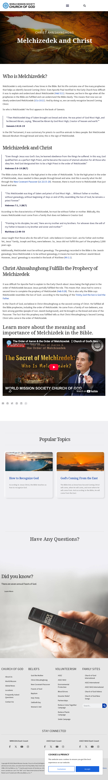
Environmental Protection (63, 685)
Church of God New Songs (92, 697)
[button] (67, 5)
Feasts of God (36, 689)
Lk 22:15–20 (44, 181)
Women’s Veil (36, 707)
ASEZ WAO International (94, 687)
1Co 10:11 (39, 100)
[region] (74, 762)
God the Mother (37, 675)
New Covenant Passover (25, 181)
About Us (8, 677)
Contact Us (9, 702)
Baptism (34, 693)
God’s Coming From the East (79, 478)
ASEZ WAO (62, 680)
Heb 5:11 (59, 93)
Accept (87, 769)
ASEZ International (92, 682)
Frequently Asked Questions (12, 696)
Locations (9, 690)
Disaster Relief (64, 696)
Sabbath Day (36, 702)
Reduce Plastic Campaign (64, 713)
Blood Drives (63, 691)
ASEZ (60, 675)
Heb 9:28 (62, 291)
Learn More (8, 595)
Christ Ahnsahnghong (54, 32)
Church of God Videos (93, 691)
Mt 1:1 (68, 257)
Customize (61, 769)
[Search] (104, 706)
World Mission (10, 681)
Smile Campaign (64, 719)
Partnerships (63, 700)
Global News (10, 686)
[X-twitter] (15, 746)
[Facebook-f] (9, 746)
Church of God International (90, 676)
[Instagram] (28, 746)
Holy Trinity (35, 698)
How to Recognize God (24, 478)
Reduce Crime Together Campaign (67, 706)
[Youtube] (21, 746)
